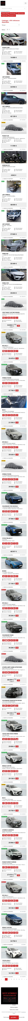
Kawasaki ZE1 (12, 15)
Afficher (3, 29)
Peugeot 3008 (5, 13)
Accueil (14, 1005)
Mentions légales (14, 1007)
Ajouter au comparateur (8, 61)
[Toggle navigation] (25, 3)
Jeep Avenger (13, 13)
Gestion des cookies (14, 1009)
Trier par (3, 25)
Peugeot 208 (4, 15)
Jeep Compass (20, 13)
